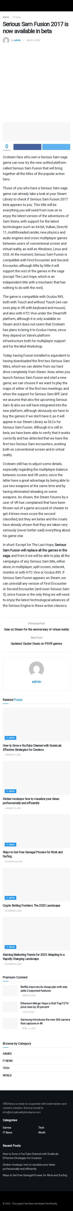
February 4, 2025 (12, 755)
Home (6, 17)
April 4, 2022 (33, 40)
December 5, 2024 (13, 964)
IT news (17, 17)
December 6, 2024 (13, 911)
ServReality (51, 1203)
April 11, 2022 (29, 1028)
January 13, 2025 (12, 808)
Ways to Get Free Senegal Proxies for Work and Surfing (35, 1175)
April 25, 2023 (29, 995)
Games (7, 1053)
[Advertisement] (36, 82)
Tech (6, 1068)
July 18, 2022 (28, 1012)
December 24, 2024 (13, 862)
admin (17, 40)
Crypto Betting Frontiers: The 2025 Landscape (31, 905)
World (7, 1075)
